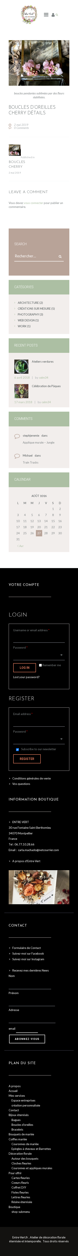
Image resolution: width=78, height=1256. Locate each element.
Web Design (26, 320)
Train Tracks (30, 462)
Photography (28, 314)
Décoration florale (20, 1153)
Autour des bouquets (24, 1158)
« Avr (20, 546)
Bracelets (17, 1129)
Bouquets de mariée (21, 1134)
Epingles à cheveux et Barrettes (31, 1149)
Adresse (14, 1010)
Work (22, 326)
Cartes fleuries (20, 1178)
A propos (15, 1086)
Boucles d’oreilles (22, 1124)
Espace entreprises (23, 1100)
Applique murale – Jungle (38, 442)
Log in (24, 667)
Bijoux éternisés (19, 1115)
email (12, 1028)
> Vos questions (19, 784)
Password (20, 647)
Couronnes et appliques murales (31, 1168)
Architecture (28, 302)
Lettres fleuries (20, 1197)
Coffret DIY (18, 1187)
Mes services (17, 1095)
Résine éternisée (21, 1202)
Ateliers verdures (43, 361)
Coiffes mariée (18, 1139)
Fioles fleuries (20, 1192)
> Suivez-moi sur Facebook (26, 953)
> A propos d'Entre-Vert (24, 861)
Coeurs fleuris (20, 1182)
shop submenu (20, 1211)
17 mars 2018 (23, 402)
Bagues (16, 1120)
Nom (12, 976)
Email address (22, 714)
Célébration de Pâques (46, 386)
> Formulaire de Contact (25, 948)
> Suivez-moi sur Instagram (27, 959)
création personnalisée (25, 1105)
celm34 (43, 377)
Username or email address (31, 630)
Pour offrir (15, 1173)
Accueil (13, 1091)
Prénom (14, 993)
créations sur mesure (34, 308)
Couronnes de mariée (25, 1144)
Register (27, 759)
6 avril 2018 (22, 377)
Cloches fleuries (21, 1163)
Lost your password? (26, 677)
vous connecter (33, 203)
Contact (14, 1110)
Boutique (14, 1207)
